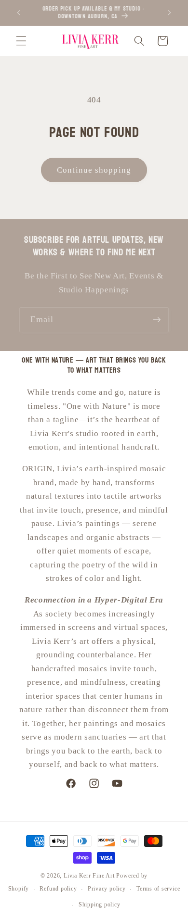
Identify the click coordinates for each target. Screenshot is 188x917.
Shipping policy (100, 904)
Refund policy (58, 888)
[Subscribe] (156, 319)
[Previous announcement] (18, 13)
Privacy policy (107, 888)
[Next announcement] (169, 13)
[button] (21, 40)
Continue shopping (94, 170)
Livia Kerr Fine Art (89, 875)
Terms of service (158, 888)
